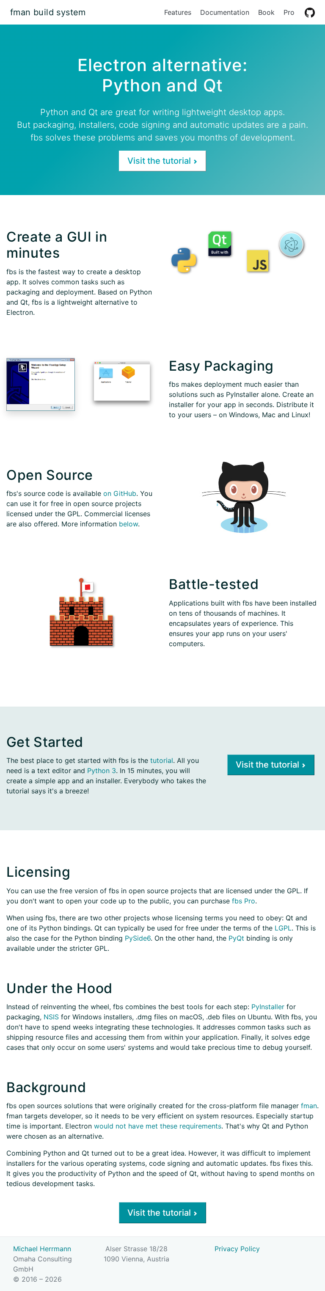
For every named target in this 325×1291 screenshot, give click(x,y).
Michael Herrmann (42, 1248)
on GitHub (119, 493)
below (128, 524)
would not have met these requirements (157, 1126)
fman (309, 1105)
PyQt (236, 938)
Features (177, 12)
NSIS (51, 1017)
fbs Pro (243, 901)
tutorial (161, 760)
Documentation (224, 12)
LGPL (283, 928)
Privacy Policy (237, 1248)
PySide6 (138, 938)
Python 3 (101, 770)
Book (266, 12)
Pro (289, 12)
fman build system (48, 12)
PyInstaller (267, 1006)
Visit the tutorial (160, 161)
